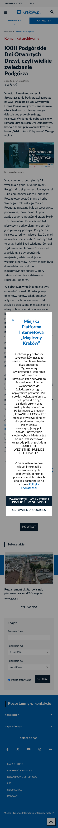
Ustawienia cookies (29, 510)
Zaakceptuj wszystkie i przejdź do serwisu (29, 501)
